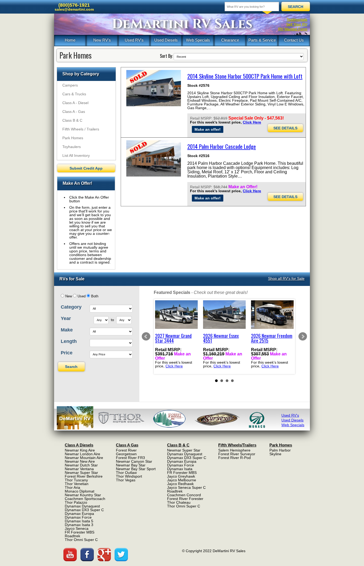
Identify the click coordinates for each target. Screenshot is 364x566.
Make (67, 330)
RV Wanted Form (292, 29)
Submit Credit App (86, 168)
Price (66, 352)
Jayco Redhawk (180, 484)
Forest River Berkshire (84, 476)
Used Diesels (166, 40)
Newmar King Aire (80, 450)
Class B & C (72, 120)
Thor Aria (72, 487)
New (68, 296)
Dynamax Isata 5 (79, 521)
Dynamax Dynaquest (82, 506)
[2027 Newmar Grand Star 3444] (176, 314)
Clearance (230, 40)
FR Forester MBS (79, 532)
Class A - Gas (73, 111)
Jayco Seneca (76, 528)
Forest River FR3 (130, 458)
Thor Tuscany (76, 480)
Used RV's (134, 40)
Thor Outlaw (126, 472)
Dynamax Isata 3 (79, 525)
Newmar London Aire (82, 454)
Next (302, 336)
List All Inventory (76, 155)
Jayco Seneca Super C (186, 487)
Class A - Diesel (75, 103)
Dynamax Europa (79, 513)
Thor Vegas (125, 480)
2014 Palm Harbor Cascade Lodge (221, 146)
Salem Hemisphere (234, 450)
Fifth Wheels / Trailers (80, 129)
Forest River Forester (185, 499)
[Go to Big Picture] (153, 88)
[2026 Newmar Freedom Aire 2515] (272, 314)
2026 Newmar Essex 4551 (221, 338)
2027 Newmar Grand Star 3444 (173, 338)
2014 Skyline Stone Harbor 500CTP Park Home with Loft (244, 76)
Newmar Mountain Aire (84, 458)
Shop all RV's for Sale (286, 278)
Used (82, 296)
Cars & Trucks (74, 94)
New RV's (102, 40)
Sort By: (166, 56)
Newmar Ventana (79, 469)
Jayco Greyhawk (181, 476)
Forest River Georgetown (126, 452)
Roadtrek (72, 536)
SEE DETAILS (285, 128)
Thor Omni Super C (81, 540)
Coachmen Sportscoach (85, 499)
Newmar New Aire (80, 461)
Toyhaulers (71, 147)
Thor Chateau (179, 502)
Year (66, 318)
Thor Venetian (76, 484)
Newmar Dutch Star (81, 465)
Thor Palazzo (76, 502)
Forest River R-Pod (234, 458)
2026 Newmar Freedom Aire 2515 (271, 338)
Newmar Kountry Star (83, 495)
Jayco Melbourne (181, 480)
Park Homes (72, 138)
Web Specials (198, 40)
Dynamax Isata (179, 469)
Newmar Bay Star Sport (136, 469)
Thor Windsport (129, 476)
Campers (70, 85)
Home (70, 40)
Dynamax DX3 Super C (84, 510)
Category (71, 307)
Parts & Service (262, 40)
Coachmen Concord (184, 495)
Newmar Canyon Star (134, 461)
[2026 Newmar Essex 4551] (224, 314)
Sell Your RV (296, 24)
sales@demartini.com (74, 9)
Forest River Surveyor (236, 454)
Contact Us (294, 40)
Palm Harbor (280, 450)
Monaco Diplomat (79, 491)
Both (94, 296)
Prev (146, 336)
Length (69, 341)
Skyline (275, 454)
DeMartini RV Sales (182, 24)
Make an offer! (208, 129)
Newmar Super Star (81, 472)
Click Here (252, 122)
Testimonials (296, 19)
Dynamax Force (78, 517)
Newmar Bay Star (130, 465)
